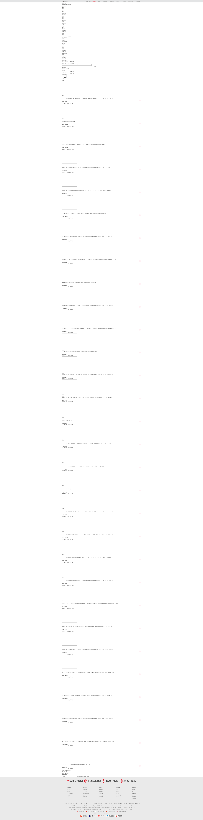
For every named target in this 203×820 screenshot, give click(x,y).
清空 (92, 66)
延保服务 (134, 793)
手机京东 (138, 1)
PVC (63, 8)
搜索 (78, 776)
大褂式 (63, 43)
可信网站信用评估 (84, 816)
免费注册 (94, 1)
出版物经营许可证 (92, 807)
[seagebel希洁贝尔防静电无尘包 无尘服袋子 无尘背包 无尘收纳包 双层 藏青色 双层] (69, 340)
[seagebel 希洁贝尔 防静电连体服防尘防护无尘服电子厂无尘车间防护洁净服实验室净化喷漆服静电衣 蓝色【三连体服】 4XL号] (69, 248)
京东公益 (125, 803)
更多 (63, 14)
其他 (63, 11)
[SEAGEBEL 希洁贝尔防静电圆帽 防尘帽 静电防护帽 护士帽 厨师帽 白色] (69, 753)
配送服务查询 (86, 793)
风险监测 (115, 803)
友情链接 (100, 803)
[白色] (63, 762)
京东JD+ (134, 798)
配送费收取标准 (86, 795)
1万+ (63, 193)
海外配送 (85, 796)
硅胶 (63, 21)
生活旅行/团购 (70, 793)
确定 (63, 13)
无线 (63, 56)
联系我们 (70, 803)
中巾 (63, 44)
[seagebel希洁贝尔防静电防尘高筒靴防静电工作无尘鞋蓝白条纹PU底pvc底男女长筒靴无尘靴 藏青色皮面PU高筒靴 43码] (69, 523)
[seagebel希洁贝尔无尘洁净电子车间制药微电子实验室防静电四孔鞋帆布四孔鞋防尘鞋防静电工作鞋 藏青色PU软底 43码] (69, 294)
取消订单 (117, 796)
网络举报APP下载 (119, 816)
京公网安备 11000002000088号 (78, 806)
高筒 (63, 48)
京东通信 (134, 796)
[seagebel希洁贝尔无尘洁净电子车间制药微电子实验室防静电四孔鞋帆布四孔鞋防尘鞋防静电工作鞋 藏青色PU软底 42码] (69, 87)
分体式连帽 (64, 37)
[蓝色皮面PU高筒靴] (63, 693)
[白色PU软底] (63, 166)
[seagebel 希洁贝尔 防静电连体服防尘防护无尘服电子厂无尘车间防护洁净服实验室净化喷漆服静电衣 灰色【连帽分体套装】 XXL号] (69, 317)
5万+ (63, 101)
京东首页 (66, 1)
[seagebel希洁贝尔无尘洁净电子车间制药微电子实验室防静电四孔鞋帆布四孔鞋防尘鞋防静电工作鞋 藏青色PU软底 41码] (69, 363)
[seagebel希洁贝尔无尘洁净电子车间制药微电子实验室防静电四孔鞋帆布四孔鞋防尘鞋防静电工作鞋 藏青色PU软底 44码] (69, 707)
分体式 (63, 38)
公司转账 (101, 796)
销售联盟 (105, 803)
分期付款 (101, 793)
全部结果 (64, 3)
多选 (65, 14)
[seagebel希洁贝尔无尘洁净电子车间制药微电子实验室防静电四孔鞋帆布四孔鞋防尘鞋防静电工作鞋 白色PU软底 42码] (69, 225)
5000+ (63, 675)
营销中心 (90, 803)
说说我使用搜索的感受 (84, 776)
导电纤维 (64, 20)
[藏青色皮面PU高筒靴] (63, 533)
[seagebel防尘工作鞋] (69, 478)
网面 (63, 47)
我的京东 (105, 1)
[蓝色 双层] (63, 280)
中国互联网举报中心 (110, 816)
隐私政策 (120, 803)
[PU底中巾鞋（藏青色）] (63, 670)
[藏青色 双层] (63, 349)
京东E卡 (133, 795)
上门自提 (85, 789)
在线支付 (101, 791)
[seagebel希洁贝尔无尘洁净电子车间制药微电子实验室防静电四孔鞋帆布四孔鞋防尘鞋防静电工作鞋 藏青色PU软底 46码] (69, 638)
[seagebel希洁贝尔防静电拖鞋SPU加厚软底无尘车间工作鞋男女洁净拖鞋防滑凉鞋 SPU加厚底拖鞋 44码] (69, 202)
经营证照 (108, 809)
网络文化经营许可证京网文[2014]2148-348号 (107, 807)
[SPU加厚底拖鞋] (63, 143)
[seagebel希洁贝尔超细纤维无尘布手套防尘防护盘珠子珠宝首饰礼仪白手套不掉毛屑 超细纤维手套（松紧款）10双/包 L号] (69, 615)
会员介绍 (68, 791)
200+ (63, 767)
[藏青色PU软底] (63, 97)
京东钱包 (103, 813)
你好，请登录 (89, 1)
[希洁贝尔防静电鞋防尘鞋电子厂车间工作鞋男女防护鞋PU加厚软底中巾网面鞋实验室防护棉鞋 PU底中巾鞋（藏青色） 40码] (69, 661)
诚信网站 (101, 816)
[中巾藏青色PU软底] (63, 418)
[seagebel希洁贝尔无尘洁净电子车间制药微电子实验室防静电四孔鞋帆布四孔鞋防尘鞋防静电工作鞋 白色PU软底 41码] (69, 156)
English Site (131, 803)
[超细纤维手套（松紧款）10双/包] (63, 625)
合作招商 (80, 803)
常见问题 (68, 795)
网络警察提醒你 (93, 816)
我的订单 (100, 1)
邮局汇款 (101, 795)
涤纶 (63, 17)
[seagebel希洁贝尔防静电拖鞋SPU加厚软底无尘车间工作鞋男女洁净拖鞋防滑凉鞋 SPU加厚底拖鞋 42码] (69, 133)
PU (63, 7)
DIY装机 (133, 791)
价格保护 (117, 791)
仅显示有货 (64, 74)
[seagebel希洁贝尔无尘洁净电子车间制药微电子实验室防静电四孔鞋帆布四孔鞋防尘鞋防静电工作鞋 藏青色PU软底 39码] (69, 500)
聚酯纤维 (64, 23)
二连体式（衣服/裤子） (67, 36)
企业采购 (117, 1)
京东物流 (72, 71)
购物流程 (68, 789)
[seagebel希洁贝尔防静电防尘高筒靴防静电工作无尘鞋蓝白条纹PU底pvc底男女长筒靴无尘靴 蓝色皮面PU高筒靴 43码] (69, 684)
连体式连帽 (64, 41)
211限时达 (85, 791)
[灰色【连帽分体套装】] (63, 326)
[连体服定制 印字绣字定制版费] (69, 110)
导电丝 (63, 28)
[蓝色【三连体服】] (63, 257)
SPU (63, 10)
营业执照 (130, 809)
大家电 (68, 796)
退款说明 (117, 793)
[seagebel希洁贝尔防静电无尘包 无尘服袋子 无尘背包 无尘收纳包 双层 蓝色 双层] (69, 271)
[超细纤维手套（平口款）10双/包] (63, 395)
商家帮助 (85, 803)
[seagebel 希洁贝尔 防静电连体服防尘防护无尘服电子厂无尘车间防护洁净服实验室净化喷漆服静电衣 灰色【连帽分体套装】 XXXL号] (69, 592)
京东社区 (110, 803)
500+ (63, 400)
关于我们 (65, 803)
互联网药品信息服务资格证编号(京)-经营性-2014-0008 (106, 806)
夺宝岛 (133, 789)
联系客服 (68, 798)
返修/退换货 (118, 795)
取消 (65, 13)
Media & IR (137, 803)
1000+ (63, 124)
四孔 (63, 46)
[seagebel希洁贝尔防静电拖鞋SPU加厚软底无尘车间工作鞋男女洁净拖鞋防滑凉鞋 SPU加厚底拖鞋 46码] (69, 455)
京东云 (107, 813)
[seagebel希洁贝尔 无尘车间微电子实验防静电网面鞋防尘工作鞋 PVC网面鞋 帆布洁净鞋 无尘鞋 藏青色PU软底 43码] (69, 546)
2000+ (63, 147)
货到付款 (72, 73)
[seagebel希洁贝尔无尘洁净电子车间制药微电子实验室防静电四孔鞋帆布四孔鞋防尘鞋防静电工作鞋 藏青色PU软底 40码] (69, 569)
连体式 (63, 40)
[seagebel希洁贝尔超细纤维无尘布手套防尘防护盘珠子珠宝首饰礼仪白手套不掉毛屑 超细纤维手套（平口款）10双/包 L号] (69, 386)
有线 (63, 54)
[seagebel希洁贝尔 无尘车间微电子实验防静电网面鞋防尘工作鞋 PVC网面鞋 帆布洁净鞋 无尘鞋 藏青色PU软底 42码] (69, 179)
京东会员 (112, 1)
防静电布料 (64, 26)
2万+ (63, 262)
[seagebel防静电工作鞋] (69, 409)
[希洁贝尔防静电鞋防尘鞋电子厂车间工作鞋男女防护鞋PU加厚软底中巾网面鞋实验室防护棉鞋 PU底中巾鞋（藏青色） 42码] (69, 730)
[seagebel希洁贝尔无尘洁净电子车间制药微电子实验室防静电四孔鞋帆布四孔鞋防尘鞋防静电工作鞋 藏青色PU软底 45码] (69, 432)
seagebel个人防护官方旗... (68, 103)
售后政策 (117, 789)
